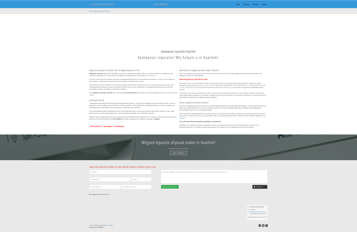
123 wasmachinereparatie (101, 4)
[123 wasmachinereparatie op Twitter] (263, 225)
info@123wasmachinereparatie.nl (258, 211)
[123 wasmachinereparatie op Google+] (266, 225)
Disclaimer (110, 225)
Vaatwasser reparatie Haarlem (101, 11)
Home (90, 11)
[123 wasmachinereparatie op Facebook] (260, 225)
